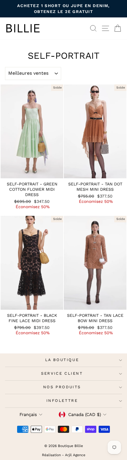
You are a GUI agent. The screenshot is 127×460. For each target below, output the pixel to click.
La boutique (62, 360)
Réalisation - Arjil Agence (63, 455)
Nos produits (62, 387)
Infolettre (62, 400)
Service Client (62, 373)
